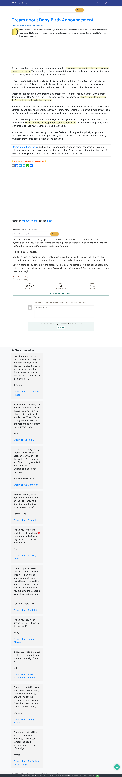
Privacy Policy (106, 3)
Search (79, 10)
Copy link (61, 327)
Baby (49, 220)
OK (97, 775)
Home (98, 3)
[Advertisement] (61, 53)
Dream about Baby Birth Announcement (52, 19)
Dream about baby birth (24, 147)
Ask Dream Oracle (20, 3)
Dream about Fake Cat (25, 440)
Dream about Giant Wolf (26, 485)
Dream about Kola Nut (25, 520)
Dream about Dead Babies (27, 610)
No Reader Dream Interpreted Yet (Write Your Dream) (27, 25)
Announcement (29, 220)
